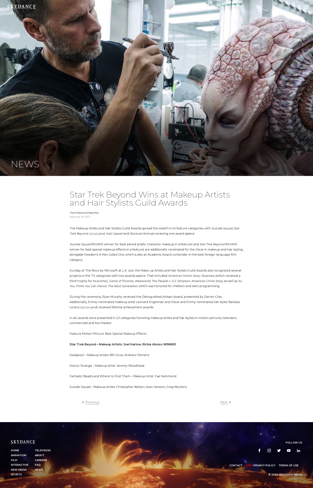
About (39, 455)
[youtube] (288, 450)
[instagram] (269, 450)
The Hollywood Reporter (84, 212)
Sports (16, 474)
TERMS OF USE (289, 465)
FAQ (37, 464)
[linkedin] (298, 450)
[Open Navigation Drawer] (306, 7)
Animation (18, 455)
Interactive (19, 464)
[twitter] (279, 450)
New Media (19, 469)
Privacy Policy (260, 465)
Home (15, 450)
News (39, 469)
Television (43, 450)
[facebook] (259, 450)
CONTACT (236, 465)
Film (14, 460)
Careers (41, 460)
